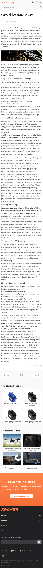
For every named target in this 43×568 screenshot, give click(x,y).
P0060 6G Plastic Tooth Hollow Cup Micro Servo (12, 421)
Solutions (4, 521)
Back (21, 375)
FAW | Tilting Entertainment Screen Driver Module (32, 449)
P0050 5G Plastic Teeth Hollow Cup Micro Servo (32, 421)
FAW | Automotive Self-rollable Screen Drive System (12, 467)
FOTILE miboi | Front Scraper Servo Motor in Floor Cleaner (32, 467)
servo (14, 65)
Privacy (3, 565)
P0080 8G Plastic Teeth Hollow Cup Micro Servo (32, 404)
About (3, 531)
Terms (8, 565)
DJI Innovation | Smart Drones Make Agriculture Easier (12, 449)
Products (4, 516)
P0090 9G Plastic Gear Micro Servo (12, 403)
